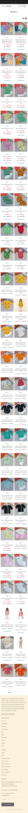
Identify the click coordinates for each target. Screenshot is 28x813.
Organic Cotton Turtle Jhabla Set (21, 572)
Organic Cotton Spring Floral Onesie (7, 266)
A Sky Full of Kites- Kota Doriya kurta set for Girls (21, 471)
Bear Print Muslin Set (21, 128)
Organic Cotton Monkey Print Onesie (20, 241)
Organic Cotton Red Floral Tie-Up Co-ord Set (21, 396)
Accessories (4, 729)
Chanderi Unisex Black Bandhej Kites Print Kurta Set (21, 421)
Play (2, 732)
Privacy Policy (5, 761)
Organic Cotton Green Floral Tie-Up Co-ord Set (7, 291)
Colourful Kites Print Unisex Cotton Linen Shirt (7, 396)
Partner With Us (5, 772)
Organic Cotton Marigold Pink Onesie (21, 266)
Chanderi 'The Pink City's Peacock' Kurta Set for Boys (21, 626)
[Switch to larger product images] (23, 18)
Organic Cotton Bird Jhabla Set (20, 599)
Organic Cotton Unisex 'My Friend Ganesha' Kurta (21, 682)
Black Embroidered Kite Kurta (7, 521)
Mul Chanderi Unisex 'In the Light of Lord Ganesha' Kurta (7, 683)
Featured (3, 721)
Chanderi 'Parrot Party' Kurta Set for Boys (20, 654)
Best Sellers (4, 723)
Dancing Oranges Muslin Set (7, 211)
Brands (3, 743)
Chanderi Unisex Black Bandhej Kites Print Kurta (7, 420)
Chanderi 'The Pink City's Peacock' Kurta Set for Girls (7, 625)
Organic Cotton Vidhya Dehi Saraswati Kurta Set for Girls (21, 318)
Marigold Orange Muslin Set (20, 211)
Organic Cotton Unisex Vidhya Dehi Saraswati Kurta (7, 318)
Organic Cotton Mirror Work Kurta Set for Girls (20, 545)
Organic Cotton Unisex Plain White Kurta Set (21, 343)
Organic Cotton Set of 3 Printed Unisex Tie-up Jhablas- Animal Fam (7, 41)
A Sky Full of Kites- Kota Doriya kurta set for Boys (21, 496)
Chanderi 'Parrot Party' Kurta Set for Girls (7, 654)
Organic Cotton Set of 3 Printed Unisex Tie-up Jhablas (7, 72)
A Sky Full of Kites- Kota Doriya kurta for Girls (7, 471)
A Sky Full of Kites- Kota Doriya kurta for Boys (7, 496)
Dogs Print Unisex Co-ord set (7, 129)
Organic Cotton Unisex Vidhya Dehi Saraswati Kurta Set (7, 344)
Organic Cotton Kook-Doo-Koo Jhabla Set (7, 572)
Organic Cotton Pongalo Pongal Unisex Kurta (7, 446)
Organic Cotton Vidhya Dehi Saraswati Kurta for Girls (21, 292)
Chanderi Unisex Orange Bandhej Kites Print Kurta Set (21, 370)
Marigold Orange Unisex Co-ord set (21, 185)
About (3, 753)
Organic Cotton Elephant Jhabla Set (7, 545)
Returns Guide (5, 764)
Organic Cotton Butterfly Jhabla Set (7, 599)
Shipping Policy (5, 758)
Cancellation (4, 769)
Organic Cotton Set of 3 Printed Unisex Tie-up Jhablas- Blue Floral (20, 41)
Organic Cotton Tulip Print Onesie (7, 241)
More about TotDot (8, 714)
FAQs (2, 755)
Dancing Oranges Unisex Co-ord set (7, 185)
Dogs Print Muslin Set (21, 156)
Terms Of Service (5, 766)
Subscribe (8, 804)
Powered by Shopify (17, 809)
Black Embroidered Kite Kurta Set (20, 521)
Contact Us (4, 775)
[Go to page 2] (18, 691)
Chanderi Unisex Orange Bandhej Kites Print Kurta (7, 369)
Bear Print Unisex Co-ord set (7, 102)
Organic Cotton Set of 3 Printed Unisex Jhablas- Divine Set (20, 72)
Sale (2, 746)
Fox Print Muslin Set (7, 156)
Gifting (3, 740)
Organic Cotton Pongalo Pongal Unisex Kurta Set (20, 446)
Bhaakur (7, 37)
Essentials (4, 737)
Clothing (3, 726)
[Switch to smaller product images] (26, 18)
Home (3, 735)
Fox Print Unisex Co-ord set (20, 102)
